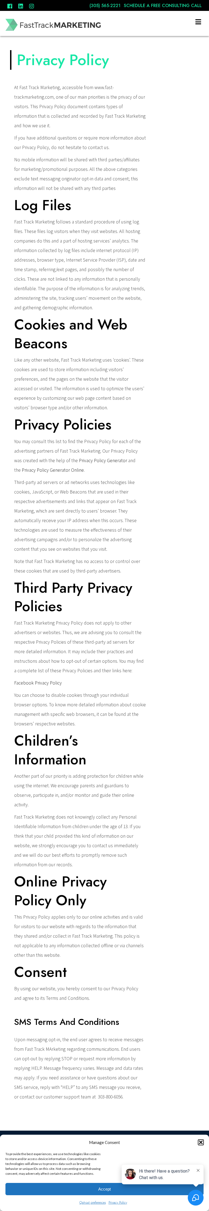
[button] (201, 1142)
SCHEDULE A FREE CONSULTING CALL (163, 5)
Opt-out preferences (92, 1202)
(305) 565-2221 (106, 5)
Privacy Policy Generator (103, 460)
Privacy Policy (118, 1202)
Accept (104, 1189)
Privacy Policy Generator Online (53, 470)
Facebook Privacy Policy (38, 683)
